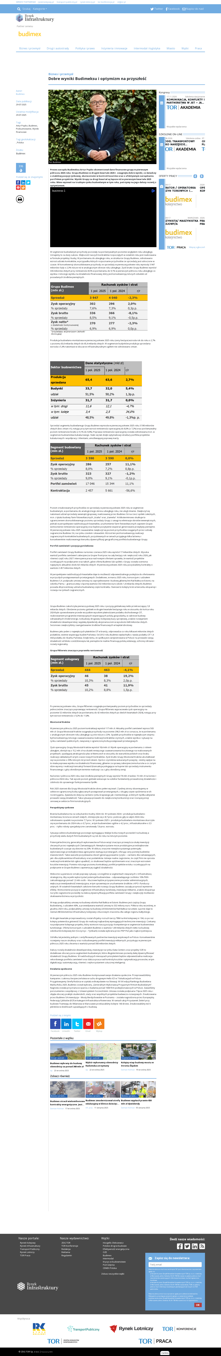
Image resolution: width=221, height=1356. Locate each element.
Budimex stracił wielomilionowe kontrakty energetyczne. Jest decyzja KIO (67, 1104)
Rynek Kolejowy (28, 1242)
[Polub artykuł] (18, 182)
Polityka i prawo (85, 48)
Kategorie (39, 9)
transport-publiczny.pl (67, 2)
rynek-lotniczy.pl (87, 2)
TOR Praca (25, 1255)
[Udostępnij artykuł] (23, 182)
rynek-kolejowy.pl (46, 2)
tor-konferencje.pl (106, 2)
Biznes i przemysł (29, 48)
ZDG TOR (65, 1242)
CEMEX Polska (110, 1268)
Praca (198, 48)
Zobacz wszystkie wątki (112, 1273)
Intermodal (108, 1258)
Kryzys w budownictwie (114, 1261)
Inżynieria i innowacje (114, 48)
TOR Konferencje (69, 1245)
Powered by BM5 (47, 1352)
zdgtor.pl (121, 2)
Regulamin (66, 1255)
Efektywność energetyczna (116, 1249)
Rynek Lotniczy (27, 1252)
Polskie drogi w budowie (115, 1245)
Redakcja (66, 1249)
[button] (195, 181)
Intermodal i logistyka (147, 48)
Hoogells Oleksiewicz (113, 1242)
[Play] (54, 244)
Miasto (171, 48)
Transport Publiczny (30, 1249)
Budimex (107, 1255)
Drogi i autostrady (58, 48)
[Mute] (71, 244)
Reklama (65, 1252)
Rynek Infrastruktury (30, 1245)
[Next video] (63, 244)
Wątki (185, 48)
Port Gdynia (109, 1264)
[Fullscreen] (152, 244)
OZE (105, 1252)
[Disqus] (103, 1169)
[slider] (103, 240)
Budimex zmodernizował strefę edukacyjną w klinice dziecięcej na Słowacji (103, 1103)
